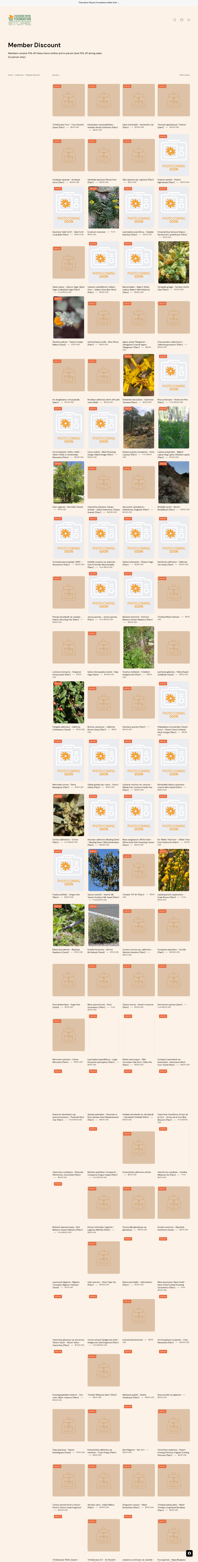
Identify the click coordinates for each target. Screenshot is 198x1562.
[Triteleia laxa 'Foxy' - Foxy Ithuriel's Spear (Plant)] (69, 100)
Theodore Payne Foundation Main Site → (99, 2)
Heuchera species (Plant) (134, 727)
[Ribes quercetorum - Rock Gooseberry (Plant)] (104, 980)
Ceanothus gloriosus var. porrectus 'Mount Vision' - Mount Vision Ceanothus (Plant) (68, 1342)
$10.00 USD (139, 292)
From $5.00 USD (75, 1120)
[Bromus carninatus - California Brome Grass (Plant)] (104, 702)
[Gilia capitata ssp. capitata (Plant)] (139, 155)
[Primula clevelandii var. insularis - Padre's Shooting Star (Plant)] (69, 592)
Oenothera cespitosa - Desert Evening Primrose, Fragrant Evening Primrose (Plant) (173, 1452)
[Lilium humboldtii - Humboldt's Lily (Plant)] (139, 100)
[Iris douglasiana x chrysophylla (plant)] (69, 375)
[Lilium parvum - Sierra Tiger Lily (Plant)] (104, 1257)
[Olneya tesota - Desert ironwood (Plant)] (139, 980)
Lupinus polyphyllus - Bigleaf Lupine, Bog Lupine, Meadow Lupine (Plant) (174, 455)
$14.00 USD (174, 127)
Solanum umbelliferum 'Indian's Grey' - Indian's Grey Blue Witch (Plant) (102, 290)
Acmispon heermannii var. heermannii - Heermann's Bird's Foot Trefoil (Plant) (172, 1062)
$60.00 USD (104, 845)
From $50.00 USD (100, 1345)
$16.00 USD (132, 622)
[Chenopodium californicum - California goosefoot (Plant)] (174, 317)
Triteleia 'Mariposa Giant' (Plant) (102, 1395)
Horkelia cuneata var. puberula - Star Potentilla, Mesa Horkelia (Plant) (102, 564)
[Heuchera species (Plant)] (139, 702)
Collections (19, 75)
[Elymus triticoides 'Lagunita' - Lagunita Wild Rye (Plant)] (104, 1202)
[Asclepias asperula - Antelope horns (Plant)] (69, 155)
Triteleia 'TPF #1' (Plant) (133, 894)
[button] (175, 19)
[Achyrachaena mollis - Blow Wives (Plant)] (104, 317)
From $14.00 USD (100, 900)
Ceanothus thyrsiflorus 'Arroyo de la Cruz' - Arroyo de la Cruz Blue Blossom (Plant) (173, 1117)
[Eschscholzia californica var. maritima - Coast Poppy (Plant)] (104, 1425)
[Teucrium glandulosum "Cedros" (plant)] (174, 100)
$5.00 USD (132, 182)
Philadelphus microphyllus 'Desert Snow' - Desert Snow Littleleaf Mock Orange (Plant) (173, 729)
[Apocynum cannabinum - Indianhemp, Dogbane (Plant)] (139, 482)
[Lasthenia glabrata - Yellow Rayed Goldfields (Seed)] (174, 647)
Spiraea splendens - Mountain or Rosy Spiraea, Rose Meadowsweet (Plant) (103, 1117)
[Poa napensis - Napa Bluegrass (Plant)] (174, 1535)
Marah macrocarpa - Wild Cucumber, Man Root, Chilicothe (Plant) (137, 1062)
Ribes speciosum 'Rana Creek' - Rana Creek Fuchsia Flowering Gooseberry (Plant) (172, 1285)
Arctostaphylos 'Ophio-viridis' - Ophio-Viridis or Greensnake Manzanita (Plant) (67, 455)
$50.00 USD (104, 1285)
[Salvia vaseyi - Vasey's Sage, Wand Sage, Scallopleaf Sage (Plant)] (69, 262)
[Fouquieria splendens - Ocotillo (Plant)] (174, 925)
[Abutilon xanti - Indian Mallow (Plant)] (104, 1480)
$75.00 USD (139, 127)
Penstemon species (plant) (170, 1004)
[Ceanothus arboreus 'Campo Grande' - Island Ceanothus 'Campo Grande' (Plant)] (104, 482)
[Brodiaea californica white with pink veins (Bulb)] (104, 375)
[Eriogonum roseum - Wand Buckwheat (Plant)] (139, 1480)
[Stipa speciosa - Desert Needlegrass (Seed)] (69, 1425)
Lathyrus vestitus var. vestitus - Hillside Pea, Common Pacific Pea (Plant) (137, 787)
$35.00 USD (104, 1507)
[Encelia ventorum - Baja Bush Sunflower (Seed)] (174, 1202)
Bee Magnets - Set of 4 (134, 1450)
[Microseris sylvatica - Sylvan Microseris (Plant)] (69, 1035)
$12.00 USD (97, 130)
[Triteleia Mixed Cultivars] (174, 592)
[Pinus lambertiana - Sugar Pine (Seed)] (69, 980)
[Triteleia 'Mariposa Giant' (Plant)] (104, 1370)
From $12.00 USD (64, 292)
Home (10, 75)
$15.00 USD (79, 457)
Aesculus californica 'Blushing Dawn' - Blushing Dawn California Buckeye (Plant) (103, 842)
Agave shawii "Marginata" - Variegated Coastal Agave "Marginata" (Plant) (135, 345)
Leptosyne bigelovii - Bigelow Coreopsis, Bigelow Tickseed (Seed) (66, 1285)
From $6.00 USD (106, 567)
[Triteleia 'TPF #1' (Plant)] (139, 870)
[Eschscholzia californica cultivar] (139, 1147)
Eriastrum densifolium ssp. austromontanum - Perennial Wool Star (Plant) (68, 1117)
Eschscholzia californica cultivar (137, 1172)
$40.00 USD (112, 512)
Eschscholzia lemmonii (133, 1340)
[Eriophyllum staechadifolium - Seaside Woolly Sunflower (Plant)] (104, 100)
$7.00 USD (167, 237)
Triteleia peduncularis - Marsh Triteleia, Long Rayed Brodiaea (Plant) (171, 1507)
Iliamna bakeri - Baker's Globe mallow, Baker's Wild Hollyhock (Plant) (136, 290)
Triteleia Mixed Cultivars (168, 617)
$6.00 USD (74, 127)
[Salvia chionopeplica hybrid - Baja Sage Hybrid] (104, 647)
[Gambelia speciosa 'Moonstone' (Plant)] (104, 155)
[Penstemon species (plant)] (174, 980)
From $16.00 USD (65, 1232)
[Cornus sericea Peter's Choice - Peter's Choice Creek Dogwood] (69, 1480)
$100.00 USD (174, 952)
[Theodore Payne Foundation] (19, 19)
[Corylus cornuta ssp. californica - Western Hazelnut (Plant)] (139, 925)
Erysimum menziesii (96, 232)
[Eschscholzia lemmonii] (139, 1315)
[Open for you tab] (189, 1553)
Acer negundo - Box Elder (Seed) (68, 507)
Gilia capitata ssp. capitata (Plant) (138, 179)
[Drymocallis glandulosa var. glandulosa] (139, 1202)
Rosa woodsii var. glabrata (169, 1395)
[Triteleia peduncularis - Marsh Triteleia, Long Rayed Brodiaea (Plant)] (174, 1480)
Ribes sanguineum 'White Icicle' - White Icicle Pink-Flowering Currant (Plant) (138, 842)
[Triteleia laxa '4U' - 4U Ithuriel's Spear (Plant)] (104, 1535)
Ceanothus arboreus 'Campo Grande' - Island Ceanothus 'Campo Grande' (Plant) (104, 510)
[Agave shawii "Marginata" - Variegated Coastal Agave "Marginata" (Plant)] (139, 317)
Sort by (56, 75)
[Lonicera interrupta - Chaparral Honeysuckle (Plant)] (69, 647)
